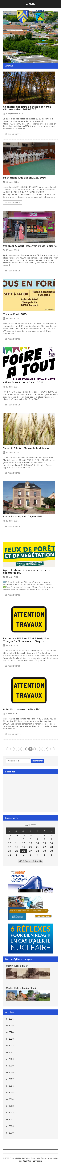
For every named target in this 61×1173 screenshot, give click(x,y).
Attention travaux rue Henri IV (21, 709)
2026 (10, 1019)
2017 (10, 1079)
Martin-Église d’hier (17, 965)
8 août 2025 (11, 713)
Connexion (37, 1161)
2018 (10, 1072)
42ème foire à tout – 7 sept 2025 (23, 382)
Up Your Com (25, 1161)
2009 (10, 1133)
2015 (10, 1092)
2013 (10, 1106)
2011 (9, 1119)
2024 (10, 1032)
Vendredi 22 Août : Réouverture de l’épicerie (30, 246)
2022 (10, 1045)
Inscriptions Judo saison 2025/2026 (24, 178)
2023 (10, 1039)
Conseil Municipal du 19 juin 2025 (23, 516)
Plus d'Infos (14, 134)
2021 (10, 1052)
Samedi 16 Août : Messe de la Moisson (26, 448)
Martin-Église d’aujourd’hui (21, 988)
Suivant (36, 861)
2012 (10, 1112)
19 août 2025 (12, 250)
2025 (10, 1025)
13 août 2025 (12, 387)
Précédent (25, 861)
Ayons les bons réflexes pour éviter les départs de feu (26, 571)
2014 (10, 1099)
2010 (10, 1126)
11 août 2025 (12, 577)
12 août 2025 (12, 521)
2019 (10, 1066)
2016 (10, 1086)
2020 (10, 1059)
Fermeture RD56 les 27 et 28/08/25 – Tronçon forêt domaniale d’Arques (26, 639)
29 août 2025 (12, 182)
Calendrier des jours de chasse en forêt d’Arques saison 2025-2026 (27, 108)
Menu (32, 4)
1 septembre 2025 (15, 113)
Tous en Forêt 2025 (15, 314)
